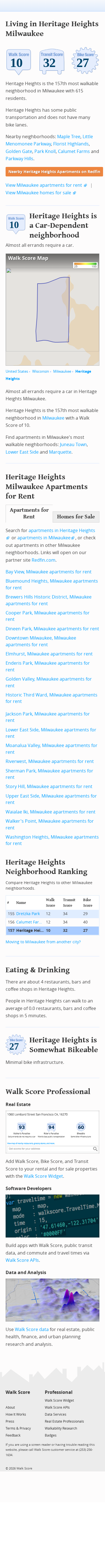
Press (10, 1421)
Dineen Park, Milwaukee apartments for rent (52, 628)
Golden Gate (19, 151)
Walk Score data (32, 1329)
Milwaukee (62, 371)
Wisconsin (40, 371)
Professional (59, 1392)
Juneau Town (73, 444)
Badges (51, 1435)
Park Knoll (45, 151)
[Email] (26, 1400)
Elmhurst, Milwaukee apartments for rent (49, 654)
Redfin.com (43, 560)
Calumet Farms (74, 151)
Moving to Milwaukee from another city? (43, 942)
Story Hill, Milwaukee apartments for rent (49, 786)
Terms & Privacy (18, 1428)
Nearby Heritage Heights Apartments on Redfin (54, 171)
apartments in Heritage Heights (62, 530)
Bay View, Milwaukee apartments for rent (49, 572)
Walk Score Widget (43, 1176)
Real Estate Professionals (64, 1421)
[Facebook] (17, 1400)
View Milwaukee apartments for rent (44, 185)
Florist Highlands (71, 144)
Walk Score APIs (22, 1260)
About (10, 1407)
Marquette (60, 452)
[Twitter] (9, 1400)
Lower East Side (22, 452)
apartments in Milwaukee (44, 537)
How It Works (16, 1414)
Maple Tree (68, 136)
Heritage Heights (30, 930)
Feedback (13, 1435)
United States (17, 371)
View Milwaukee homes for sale (38, 192)
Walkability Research (61, 1428)
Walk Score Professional (48, 1091)
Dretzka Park (28, 913)
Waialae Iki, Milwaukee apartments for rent (50, 812)
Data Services (55, 1414)
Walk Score (18, 1392)
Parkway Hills (19, 158)
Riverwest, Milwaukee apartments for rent (50, 761)
